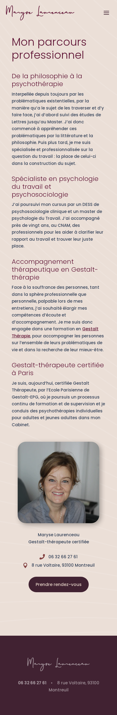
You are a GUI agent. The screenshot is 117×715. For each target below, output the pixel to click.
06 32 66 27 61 (32, 683)
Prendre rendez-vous (59, 584)
